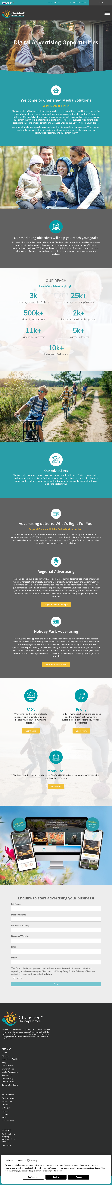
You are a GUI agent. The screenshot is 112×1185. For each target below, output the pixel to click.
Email (13, 947)
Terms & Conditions (10, 1085)
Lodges (5, 1114)
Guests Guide (7, 1065)
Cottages (6, 1108)
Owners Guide (8, 1069)
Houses (5, 1111)
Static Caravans (8, 1098)
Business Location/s (20, 925)
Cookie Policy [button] (100, 1168)
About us (5, 1056)
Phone (14, 957)
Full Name (16, 904)
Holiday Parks (8, 1121)
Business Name (18, 914)
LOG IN (100, 3)
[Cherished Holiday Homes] (15, 13)
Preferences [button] (56, 1171)
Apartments (7, 1101)
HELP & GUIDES (54, 3)
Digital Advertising (10, 1072)
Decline (56, 1177)
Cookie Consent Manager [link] (15, 1160)
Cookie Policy (7, 1078)
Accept (79, 1177)
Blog (4, 1062)
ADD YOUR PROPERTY (77, 3)
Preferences (33, 1177)
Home (4, 1053)
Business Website (20, 936)
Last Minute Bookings (11, 1059)
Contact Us (6, 1145)
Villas (4, 1117)
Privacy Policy (8, 1082)
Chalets (5, 1105)
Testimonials (7, 1075)
